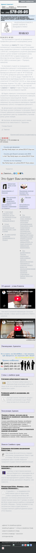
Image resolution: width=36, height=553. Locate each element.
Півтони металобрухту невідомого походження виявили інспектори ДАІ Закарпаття (26, 205)
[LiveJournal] (23, 173)
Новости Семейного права (25, 16)
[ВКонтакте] (14, 173)
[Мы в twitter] (28, 545)
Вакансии (19, 533)
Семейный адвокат (8, 528)
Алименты (11, 6)
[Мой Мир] (20, 173)
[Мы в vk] (23, 545)
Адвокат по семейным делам (11, 525)
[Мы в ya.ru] (3, 548)
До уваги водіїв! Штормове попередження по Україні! (9, 237)
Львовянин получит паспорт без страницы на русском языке (26, 193)
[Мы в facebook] (31, 545)
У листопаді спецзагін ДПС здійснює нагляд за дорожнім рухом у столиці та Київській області (9, 216)
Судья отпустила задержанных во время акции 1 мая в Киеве (9, 227)
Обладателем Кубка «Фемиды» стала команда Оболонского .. (15, 487)
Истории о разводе (8, 533)
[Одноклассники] (18, 173)
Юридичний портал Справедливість (23, 135)
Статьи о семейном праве (24, 528)
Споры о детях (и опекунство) (9, 8)
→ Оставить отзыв (30, 339)
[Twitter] (16, 173)
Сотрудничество (7, 536)
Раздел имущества (21, 6)
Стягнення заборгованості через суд (14, 379)
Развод (3, 6)
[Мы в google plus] (25, 545)
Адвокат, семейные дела (27, 1)
